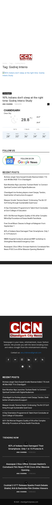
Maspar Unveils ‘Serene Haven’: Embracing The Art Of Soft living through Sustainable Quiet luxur (25, 201)
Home (5, 63)
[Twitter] (29, 366)
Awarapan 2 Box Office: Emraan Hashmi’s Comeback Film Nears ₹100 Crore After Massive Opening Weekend (26, 248)
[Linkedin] (28, 359)
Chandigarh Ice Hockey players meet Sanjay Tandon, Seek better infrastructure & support (25, 193)
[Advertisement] (26, 27)
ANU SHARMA (8, 104)
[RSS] (42, 359)
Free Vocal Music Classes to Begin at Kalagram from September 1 (24, 224)
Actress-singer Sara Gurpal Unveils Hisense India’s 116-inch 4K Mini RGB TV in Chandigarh (26, 178)
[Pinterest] (35, 359)
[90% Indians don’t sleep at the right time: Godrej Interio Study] (26, 82)
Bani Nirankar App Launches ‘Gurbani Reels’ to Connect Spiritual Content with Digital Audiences (26, 186)
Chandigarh (7, 93)
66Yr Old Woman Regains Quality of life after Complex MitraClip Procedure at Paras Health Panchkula (25, 217)
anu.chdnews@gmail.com (31, 352)
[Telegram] (22, 366)
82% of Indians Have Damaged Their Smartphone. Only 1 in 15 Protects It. (26, 232)
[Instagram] (21, 359)
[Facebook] (8, 359)
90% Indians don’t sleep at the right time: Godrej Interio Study (23, 99)
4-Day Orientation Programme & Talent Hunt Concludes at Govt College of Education (26, 209)
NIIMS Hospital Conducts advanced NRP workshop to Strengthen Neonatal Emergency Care (25, 240)
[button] (4, 57)
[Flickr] (15, 359)
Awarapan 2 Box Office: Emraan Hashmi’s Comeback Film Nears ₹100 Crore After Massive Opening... (26, 467)
